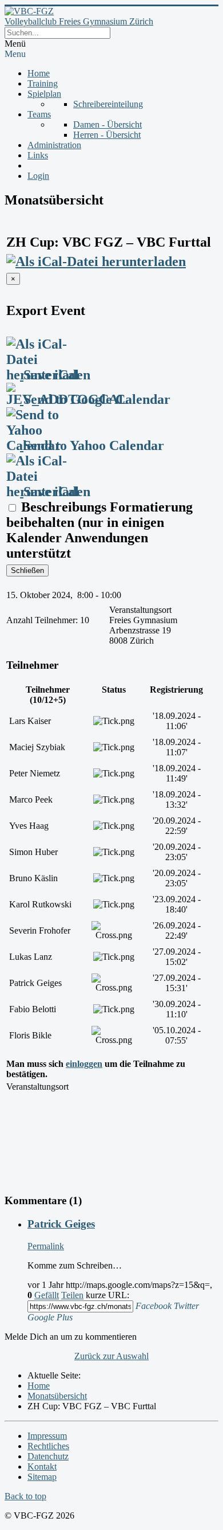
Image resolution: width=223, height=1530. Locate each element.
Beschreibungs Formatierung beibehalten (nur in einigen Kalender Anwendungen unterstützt (99, 530)
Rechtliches (48, 1446)
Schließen (27, 570)
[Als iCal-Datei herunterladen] (96, 257)
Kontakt (42, 1466)
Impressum (47, 1436)
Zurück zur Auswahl (111, 1356)
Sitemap (42, 1477)
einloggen (84, 1064)
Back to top (25, 1496)
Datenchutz (48, 1456)
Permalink (45, 1246)
